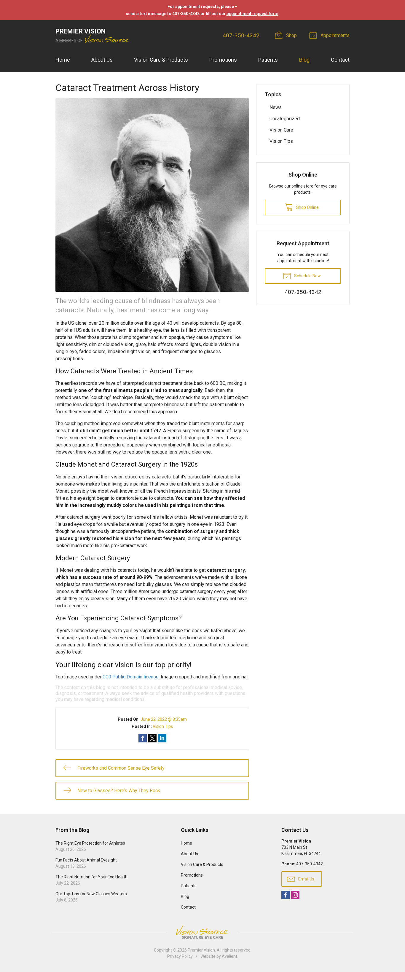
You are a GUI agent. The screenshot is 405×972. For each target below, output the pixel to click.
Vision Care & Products (161, 60)
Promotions (223, 60)
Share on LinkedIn (162, 738)
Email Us (305, 879)
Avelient (229, 956)
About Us (102, 60)
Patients (268, 60)
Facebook (285, 895)
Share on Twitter (152, 738)
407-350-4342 (241, 35)
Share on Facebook (142, 738)
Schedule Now (307, 275)
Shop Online (307, 207)
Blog (304, 60)
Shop (291, 35)
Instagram (295, 895)
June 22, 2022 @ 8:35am (164, 719)
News (276, 107)
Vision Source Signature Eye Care (202, 932)
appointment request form (252, 13)
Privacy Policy (180, 956)
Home (62, 60)
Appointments (334, 35)
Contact (340, 60)
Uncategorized (285, 118)
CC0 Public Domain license (131, 677)
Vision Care (281, 130)
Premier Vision (201, 950)
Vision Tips (163, 726)
